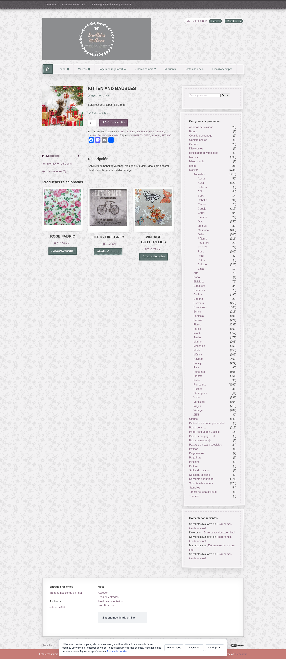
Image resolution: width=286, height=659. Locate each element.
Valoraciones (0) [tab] (56, 171)
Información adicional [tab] (59, 163)
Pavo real (203, 243)
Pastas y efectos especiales (205, 444)
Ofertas (193, 418)
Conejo (202, 208)
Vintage (198, 410)
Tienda (61, 69)
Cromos (193, 144)
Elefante (203, 217)
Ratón (201, 260)
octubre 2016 (57, 607)
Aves (201, 182)
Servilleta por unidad (108, 135)
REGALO (166, 135)
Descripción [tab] (53, 155)
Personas (199, 371)
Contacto (51, 4)
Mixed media (196, 161)
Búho (201, 191)
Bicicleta (198, 281)
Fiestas (197, 320)
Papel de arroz (197, 427)
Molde (192, 165)
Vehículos (199, 401)
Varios (197, 397)
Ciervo (202, 204)
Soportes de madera (201, 483)
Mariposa (203, 230)
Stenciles (194, 487)
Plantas (197, 376)
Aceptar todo (174, 647)
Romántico (199, 384)
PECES (202, 247)
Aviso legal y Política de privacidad (111, 4)
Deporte (198, 298)
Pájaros (202, 238)
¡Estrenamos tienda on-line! (219, 532)
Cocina (197, 294)
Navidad (92, 135)
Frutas (197, 328)
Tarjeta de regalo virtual (112, 69)
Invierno (160, 131)
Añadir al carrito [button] (62, 251)
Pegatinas (195, 457)
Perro (201, 251)
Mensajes (199, 346)
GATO (147, 135)
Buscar (225, 95)
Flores (197, 324)
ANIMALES (137, 135)
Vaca (201, 268)
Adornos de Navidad (201, 127)
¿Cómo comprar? (145, 69)
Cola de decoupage (200, 135)
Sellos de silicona (199, 474)
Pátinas (193, 449)
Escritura (198, 303)
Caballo (202, 200)
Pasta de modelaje (200, 440)
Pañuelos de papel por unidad (207, 423)
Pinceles (194, 461)
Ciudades (199, 290)
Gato (151, 131)
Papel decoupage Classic (204, 431)
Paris (196, 367)
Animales (130, 131)
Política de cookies (117, 651)
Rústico (197, 388)
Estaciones (142, 131)
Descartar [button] (241, 654)
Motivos (193, 170)
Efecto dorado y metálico (203, 152)
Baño (196, 277)
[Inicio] (48, 69)
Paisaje (197, 363)
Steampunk (200, 393)
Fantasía (198, 315)
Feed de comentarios (110, 601)
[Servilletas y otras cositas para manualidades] (96, 39)
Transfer (194, 496)
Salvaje (202, 264)
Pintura (193, 466)
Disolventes (196, 148)
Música (197, 354)
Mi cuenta (170, 69)
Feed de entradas (108, 597)
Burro (201, 195)
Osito (201, 234)
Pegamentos (196, 453)
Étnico (197, 311)
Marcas (82, 69)
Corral (201, 212)
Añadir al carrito (113, 122)
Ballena (202, 187)
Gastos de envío (194, 69)
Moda (196, 350)
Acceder (103, 592)
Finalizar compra (222, 69)
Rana (201, 255)
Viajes (197, 406)
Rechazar (194, 647)
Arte (195, 273)
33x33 (121, 131)
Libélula (202, 225)
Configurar (214, 647)
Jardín (197, 337)
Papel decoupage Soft (202, 436)
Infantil (197, 333)
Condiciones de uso (73, 4)
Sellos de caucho (199, 470)
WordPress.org (106, 605)
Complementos (198, 140)
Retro (196, 380)
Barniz (193, 131)
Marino (197, 341)
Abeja (201, 178)
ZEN (196, 414)
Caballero (199, 285)
